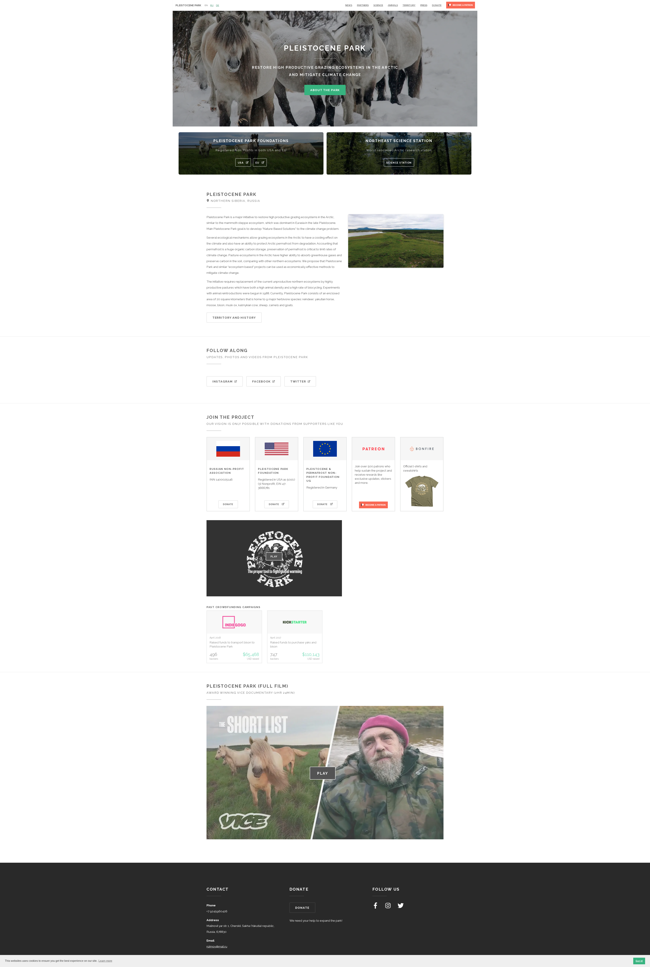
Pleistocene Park (188, 5)
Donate (436, 5)
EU (257, 162)
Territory (409, 5)
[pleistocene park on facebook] (375, 907)
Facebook (261, 381)
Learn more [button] (105, 960)
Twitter (298, 381)
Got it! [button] (639, 961)
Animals (393, 5)
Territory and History (234, 317)
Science (378, 5)
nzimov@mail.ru (217, 946)
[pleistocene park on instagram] (388, 907)
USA (241, 162)
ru (211, 5)
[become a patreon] (460, 6)
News (348, 5)
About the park (325, 90)
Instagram (222, 381)
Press (423, 5)
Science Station (399, 162)
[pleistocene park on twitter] (401, 907)
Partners (363, 5)
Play (274, 556)
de (217, 5)
